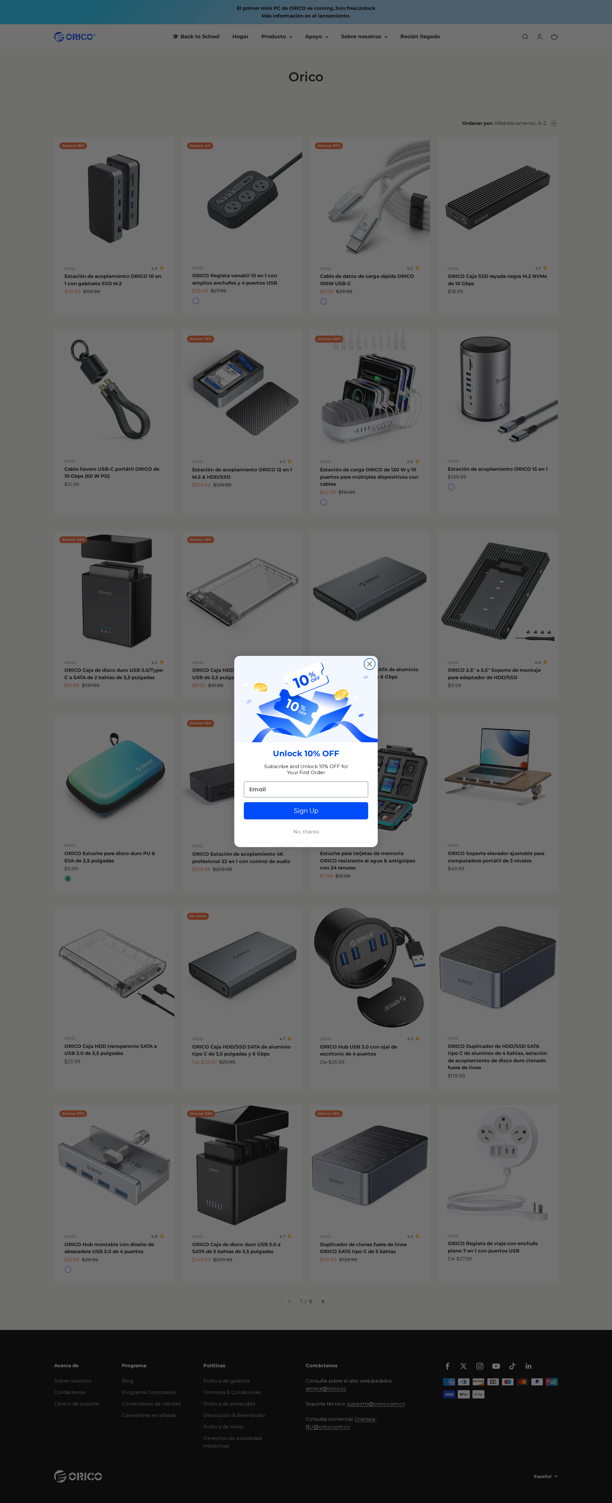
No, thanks (306, 832)
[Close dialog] (369, 664)
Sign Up (306, 811)
